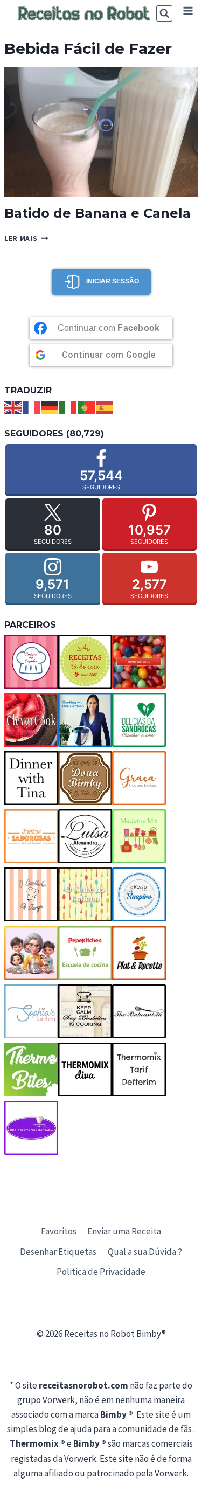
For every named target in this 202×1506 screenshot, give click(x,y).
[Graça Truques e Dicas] (139, 778)
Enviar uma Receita (124, 1231)
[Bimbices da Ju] (139, 662)
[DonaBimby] (85, 778)
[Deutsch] (50, 407)
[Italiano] (68, 407)
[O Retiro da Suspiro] (139, 894)
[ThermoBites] (31, 1069)
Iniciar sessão (112, 281)
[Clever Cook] (31, 720)
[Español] (105, 407)
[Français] (32, 407)
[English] (13, 407)
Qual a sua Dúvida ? (145, 1252)
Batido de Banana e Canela (97, 213)
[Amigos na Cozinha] (31, 662)
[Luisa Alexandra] (85, 836)
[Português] (87, 407)
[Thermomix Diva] (85, 1069)
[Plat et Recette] (139, 953)
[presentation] (101, 131)
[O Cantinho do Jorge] (31, 894)
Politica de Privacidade (101, 1272)
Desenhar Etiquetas (58, 1252)
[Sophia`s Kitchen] (31, 1011)
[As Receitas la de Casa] (85, 662)
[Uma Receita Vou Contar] (31, 1128)
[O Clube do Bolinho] (85, 894)
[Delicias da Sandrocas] (139, 720)
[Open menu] (188, 10)
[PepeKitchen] (85, 953)
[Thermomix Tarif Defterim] (139, 1069)
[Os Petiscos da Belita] (31, 953)
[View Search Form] (164, 13)
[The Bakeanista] (139, 1011)
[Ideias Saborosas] (31, 836)
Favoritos (58, 1231)
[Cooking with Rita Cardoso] (85, 720)
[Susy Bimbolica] (85, 1011)
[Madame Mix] (139, 836)
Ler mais (26, 238)
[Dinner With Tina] (31, 778)
